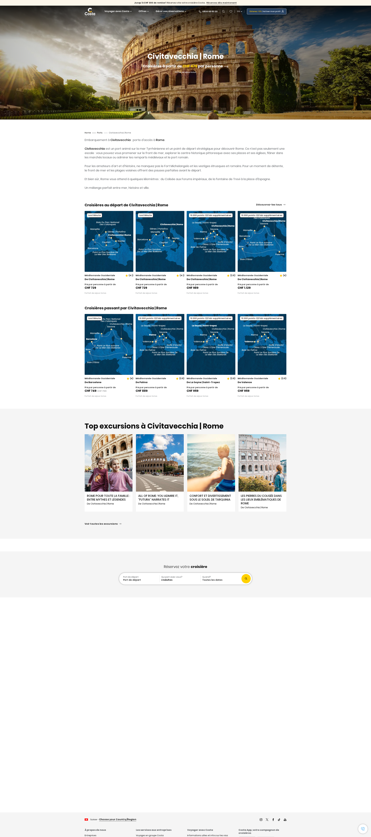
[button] (230, 11)
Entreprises (90, 835)
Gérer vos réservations (170, 11)
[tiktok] (279, 820)
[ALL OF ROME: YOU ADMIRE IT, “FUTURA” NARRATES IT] (160, 473)
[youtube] (285, 820)
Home (88, 132)
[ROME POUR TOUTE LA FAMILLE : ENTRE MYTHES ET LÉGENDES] (108, 473)
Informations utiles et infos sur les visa (207, 835)
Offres (142, 11)
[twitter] (267, 820)
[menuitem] (139, 578)
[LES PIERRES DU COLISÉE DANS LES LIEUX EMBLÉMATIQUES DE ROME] (262, 473)
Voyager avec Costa (116, 11)
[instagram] (261, 820)
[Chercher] (223, 11)
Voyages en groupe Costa (150, 835)
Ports (99, 132)
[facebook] (273, 820)
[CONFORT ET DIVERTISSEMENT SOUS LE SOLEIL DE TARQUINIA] (211, 473)
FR (238, 11)
